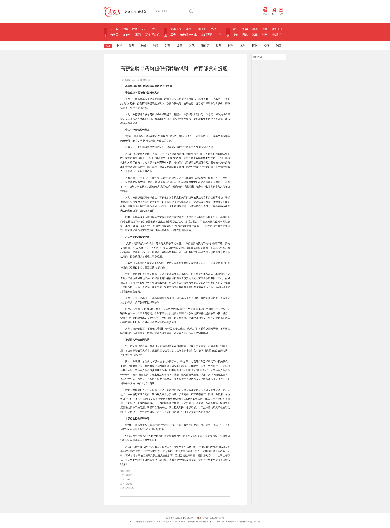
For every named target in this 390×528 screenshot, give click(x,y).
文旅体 (127, 34)
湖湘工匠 (277, 29)
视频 (125, 29)
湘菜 (264, 29)
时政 (135, 29)
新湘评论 (150, 34)
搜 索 (192, 11)
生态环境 (206, 34)
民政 (245, 34)
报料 (273, 14)
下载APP (265, 14)
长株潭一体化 (188, 34)
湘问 (138, 34)
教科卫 (114, 34)
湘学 (245, 29)
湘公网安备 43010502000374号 (212, 518)
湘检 (188, 29)
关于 (281, 14)
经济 (154, 29)
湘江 (235, 29)
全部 (275, 34)
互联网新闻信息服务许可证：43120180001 (147, 522)
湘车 (264, 34)
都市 (144, 29)
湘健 (235, 34)
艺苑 (255, 34)
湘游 (255, 29)
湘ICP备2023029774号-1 (185, 518)
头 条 (114, 29)
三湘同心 (200, 29)
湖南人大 (175, 29)
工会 (173, 34)
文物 (213, 29)
